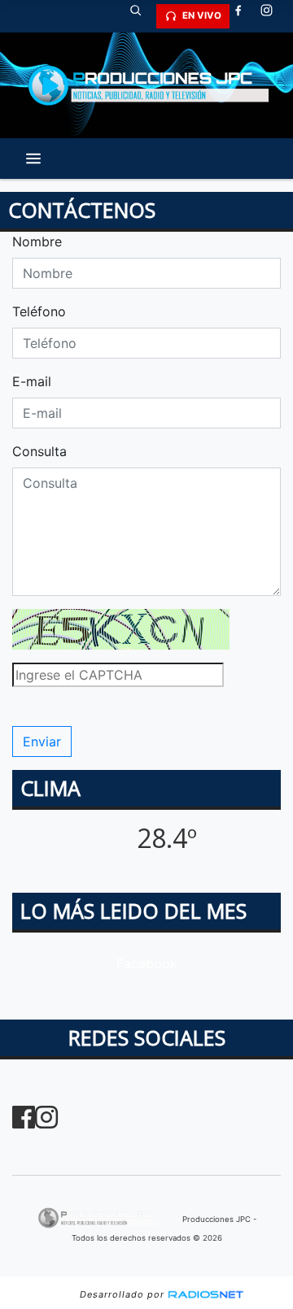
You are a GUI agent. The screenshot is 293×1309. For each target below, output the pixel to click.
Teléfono (39, 311)
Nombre (37, 241)
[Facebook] (244, 16)
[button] (141, 16)
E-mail (31, 381)
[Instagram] (272, 16)
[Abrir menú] (33, 158)
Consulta (39, 451)
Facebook (146, 963)
